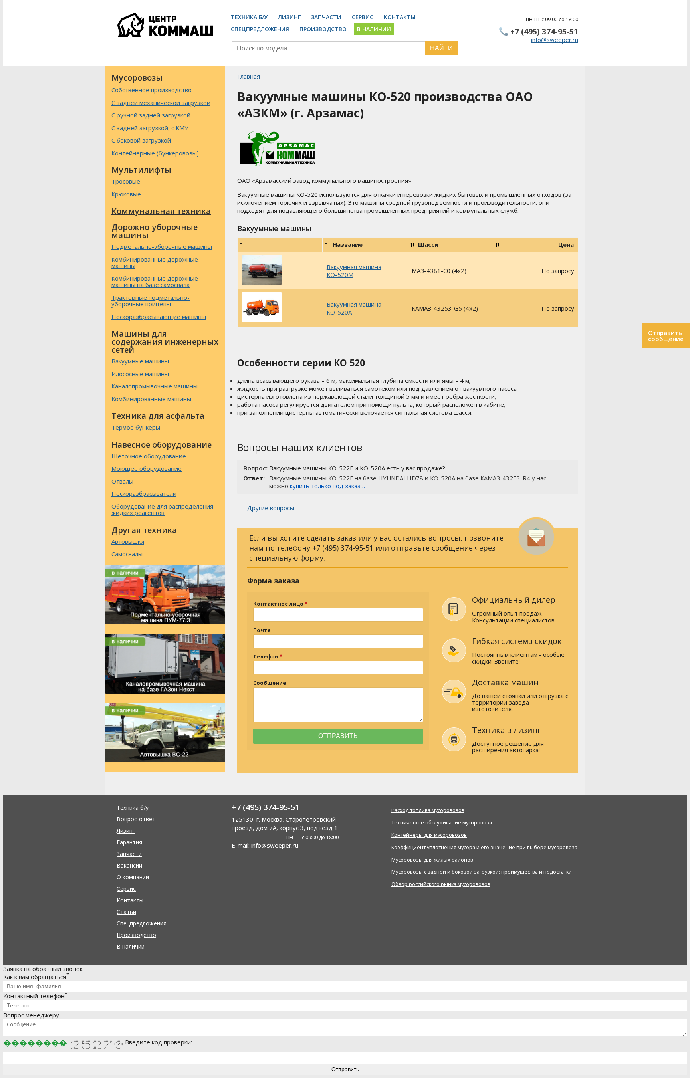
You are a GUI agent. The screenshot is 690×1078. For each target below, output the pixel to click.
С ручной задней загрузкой (150, 115)
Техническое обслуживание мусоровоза (441, 822)
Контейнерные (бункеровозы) (155, 153)
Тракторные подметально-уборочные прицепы (150, 300)
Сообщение (269, 683)
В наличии (374, 29)
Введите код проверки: (158, 1042)
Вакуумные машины (140, 361)
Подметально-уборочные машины (161, 246)
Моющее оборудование (146, 468)
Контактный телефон (35, 996)
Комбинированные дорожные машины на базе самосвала (154, 281)
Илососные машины (140, 374)
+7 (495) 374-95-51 (544, 31)
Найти (441, 48)
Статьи (126, 912)
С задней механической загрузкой (160, 103)
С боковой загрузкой (141, 140)
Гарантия (129, 842)
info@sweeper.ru (554, 40)
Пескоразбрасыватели (143, 493)
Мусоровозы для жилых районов (432, 859)
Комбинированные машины (151, 399)
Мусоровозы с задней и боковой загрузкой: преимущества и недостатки (481, 871)
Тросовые (125, 181)
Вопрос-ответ (136, 819)
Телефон (265, 657)
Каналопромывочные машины (154, 386)
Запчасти (326, 17)
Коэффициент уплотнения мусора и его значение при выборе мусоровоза (484, 847)
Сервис (362, 17)
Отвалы (122, 481)
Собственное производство (151, 90)
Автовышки (127, 541)
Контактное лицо (278, 604)
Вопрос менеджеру (31, 1015)
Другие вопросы (270, 508)
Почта (262, 630)
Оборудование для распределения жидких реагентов (162, 509)
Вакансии (129, 865)
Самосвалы (127, 554)
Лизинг (289, 17)
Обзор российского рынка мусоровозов (440, 884)
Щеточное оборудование (148, 456)
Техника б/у (249, 17)
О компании (133, 877)
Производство (323, 29)
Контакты (400, 17)
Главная (248, 76)
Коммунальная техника (161, 211)
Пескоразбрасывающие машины (158, 317)
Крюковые (126, 194)
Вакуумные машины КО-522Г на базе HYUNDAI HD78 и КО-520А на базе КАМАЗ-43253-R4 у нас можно (407, 482)
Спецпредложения (260, 29)
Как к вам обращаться (36, 977)
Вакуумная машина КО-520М (354, 271)
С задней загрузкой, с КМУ (149, 128)
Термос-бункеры (135, 427)
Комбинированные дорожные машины (154, 262)
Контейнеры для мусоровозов (429, 834)
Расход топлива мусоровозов (427, 810)
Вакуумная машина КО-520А (354, 308)
